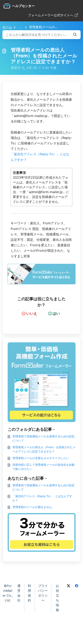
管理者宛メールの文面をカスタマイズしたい (40, 458)
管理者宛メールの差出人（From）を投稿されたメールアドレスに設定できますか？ (44, 449)
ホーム (7, 27)
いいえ (31, 313)
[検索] (75, 34)
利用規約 (29, 593)
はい (56, 313)
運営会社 (19, 593)
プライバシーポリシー (43, 593)
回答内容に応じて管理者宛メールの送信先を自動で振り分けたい (43, 467)
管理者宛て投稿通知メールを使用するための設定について (43, 438)
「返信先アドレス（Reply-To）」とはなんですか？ (42, 498)
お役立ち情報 (57, 598)
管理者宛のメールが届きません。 (33, 507)
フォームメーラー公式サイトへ (50, 15)
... (20, 27)
